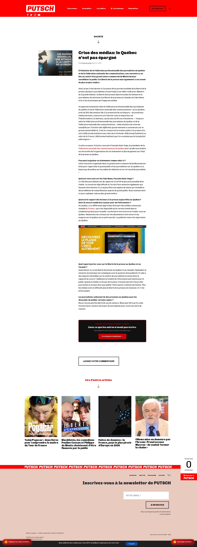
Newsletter (133, 8)
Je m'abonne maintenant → (112, 336)
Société (98, 36)
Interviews (72, 8)
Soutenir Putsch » (183, 542)
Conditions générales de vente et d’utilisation (51, 533)
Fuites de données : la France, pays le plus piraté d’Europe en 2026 (114, 442)
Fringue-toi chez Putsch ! (17, 542)
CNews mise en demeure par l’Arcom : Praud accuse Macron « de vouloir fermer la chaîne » (153, 443)
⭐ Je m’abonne (117, 8)
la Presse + (91, 208)
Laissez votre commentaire (98, 361)
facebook (132, 475)
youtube (161, 475)
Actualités (86, 8)
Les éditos (101, 8)
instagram (152, 475)
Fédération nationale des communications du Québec (101, 148)
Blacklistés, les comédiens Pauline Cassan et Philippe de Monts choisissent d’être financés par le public (79, 444)
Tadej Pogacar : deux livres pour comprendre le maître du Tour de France (41, 442)
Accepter (132, 544)
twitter (142, 475)
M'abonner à (188, 475)
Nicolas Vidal (86, 63)
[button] (170, 8)
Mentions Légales (31, 533)
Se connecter (157, 8)
